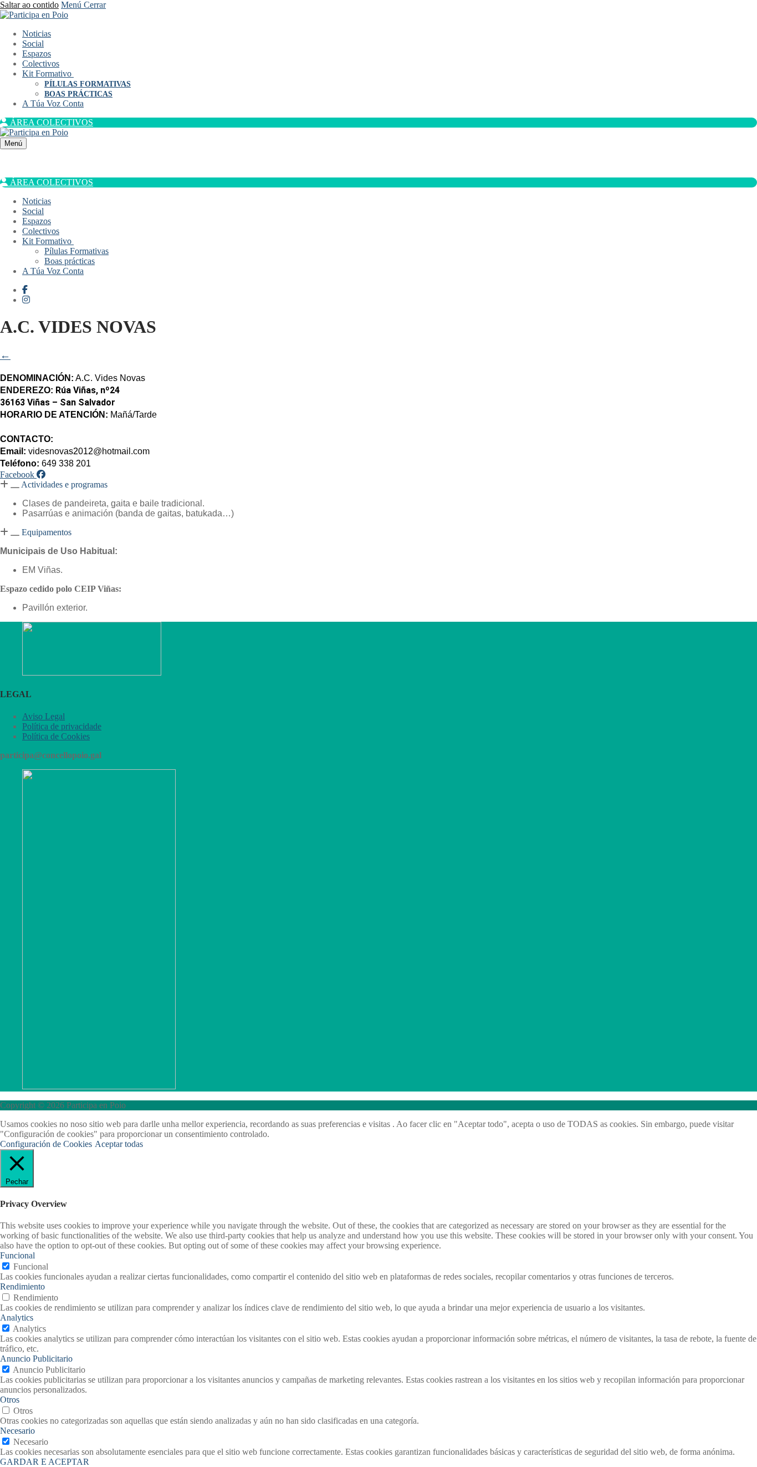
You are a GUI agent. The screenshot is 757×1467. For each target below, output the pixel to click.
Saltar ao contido (29, 4)
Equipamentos (46, 532)
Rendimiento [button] (22, 1286)
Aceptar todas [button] (119, 1144)
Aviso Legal (43, 716)
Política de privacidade (61, 726)
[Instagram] (26, 299)
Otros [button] (9, 1399)
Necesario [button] (17, 1430)
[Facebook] (25, 290)
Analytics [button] (16, 1317)
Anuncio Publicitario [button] (36, 1358)
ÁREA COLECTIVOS (50, 122)
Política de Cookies (56, 736)
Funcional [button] (17, 1255)
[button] (378, 485)
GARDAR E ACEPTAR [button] (44, 1461)
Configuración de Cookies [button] (46, 1144)
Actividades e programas (64, 484)
